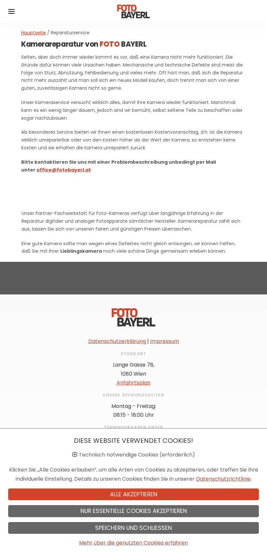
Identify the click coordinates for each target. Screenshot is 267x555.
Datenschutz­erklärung (117, 341)
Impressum (164, 341)
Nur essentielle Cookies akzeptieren (133, 511)
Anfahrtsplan (133, 382)
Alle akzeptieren (133, 494)
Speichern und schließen (133, 528)
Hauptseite (33, 32)
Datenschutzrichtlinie (223, 479)
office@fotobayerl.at (63, 170)
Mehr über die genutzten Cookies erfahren (133, 543)
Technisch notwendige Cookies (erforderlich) (137, 455)
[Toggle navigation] (11, 11)
